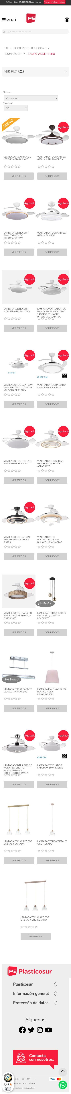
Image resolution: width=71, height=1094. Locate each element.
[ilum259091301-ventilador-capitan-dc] (19, 135)
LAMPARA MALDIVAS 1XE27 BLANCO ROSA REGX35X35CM (51, 692)
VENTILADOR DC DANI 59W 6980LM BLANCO (51, 234)
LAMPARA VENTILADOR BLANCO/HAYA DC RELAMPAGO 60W (16, 235)
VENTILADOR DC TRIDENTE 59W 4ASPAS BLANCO (18, 462)
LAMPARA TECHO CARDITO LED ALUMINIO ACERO (18, 690)
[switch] (8, 1089)
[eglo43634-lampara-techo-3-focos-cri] (19, 819)
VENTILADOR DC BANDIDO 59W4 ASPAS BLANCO (51, 386)
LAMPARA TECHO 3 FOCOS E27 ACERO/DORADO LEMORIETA (51, 616)
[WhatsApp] (62, 1084)
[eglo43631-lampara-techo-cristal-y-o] (52, 819)
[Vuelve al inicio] (7, 48)
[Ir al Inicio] (62, 1072)
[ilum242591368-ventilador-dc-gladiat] (52, 515)
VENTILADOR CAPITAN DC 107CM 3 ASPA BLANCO (17, 158)
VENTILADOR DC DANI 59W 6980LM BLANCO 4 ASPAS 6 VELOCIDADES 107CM (18, 388)
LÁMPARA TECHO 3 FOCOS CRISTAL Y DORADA (18, 842)
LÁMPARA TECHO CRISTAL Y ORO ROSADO (52, 842)
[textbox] (37, 31)
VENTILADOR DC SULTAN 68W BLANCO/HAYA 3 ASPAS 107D (50, 464)
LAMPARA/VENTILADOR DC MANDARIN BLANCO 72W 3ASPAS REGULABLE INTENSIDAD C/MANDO (51, 313)
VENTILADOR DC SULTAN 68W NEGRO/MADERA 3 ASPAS (17, 540)
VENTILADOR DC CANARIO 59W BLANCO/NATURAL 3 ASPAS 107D (18, 616)
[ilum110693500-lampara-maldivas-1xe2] (52, 667)
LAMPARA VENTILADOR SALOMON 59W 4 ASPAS (50, 766)
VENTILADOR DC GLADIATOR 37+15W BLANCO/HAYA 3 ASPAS (49, 540)
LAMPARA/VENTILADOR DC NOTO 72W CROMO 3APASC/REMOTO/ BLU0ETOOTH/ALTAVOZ (18, 769)
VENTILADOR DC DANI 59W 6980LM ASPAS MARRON (51, 158)
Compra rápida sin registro (54, 2)
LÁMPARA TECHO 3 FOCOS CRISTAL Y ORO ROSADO (35, 918)
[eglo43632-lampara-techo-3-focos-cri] (35, 895)
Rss (39, 1030)
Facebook (22, 1030)
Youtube (48, 1030)
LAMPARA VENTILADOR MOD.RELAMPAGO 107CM (17, 310)
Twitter (31, 1030)
